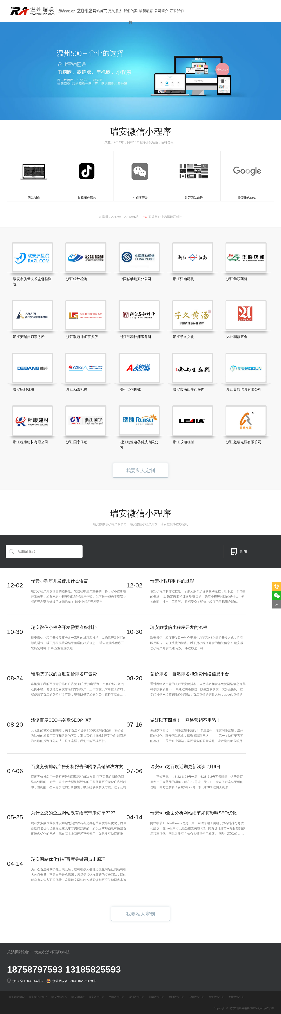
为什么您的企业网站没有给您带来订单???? (73, 812)
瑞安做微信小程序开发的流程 (178, 627)
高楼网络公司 (216, 996)
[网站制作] (33, 171)
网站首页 (100, 11)
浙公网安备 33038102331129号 (73, 981)
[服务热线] (276, 586)
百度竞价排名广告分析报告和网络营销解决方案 (77, 766)
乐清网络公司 (196, 996)
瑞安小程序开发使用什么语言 (59, 580)
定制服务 (115, 11)
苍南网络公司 (156, 996)
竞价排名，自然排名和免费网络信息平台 (189, 673)
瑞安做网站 (78, 996)
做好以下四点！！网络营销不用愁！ (185, 720)
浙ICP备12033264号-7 (29, 981)
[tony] (193, 171)
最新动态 (146, 11)
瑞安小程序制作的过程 (172, 580)
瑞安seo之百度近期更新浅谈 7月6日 (185, 766)
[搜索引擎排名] (247, 171)
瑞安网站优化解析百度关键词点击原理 (68, 859)
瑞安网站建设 (17, 996)
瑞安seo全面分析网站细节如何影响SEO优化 (193, 812)
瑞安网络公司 (96, 996)
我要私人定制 (140, 470)
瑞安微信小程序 (38, 996)
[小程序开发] (140, 171)
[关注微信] (276, 595)
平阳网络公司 (116, 996)
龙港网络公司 (236, 996)
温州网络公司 (136, 996)
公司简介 (161, 11)
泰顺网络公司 (176, 996)
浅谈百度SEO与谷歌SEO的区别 (62, 720)
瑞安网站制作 (59, 996)
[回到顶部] (276, 604)
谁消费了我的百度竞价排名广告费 (64, 673)
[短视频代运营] (86, 171)
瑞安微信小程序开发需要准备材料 (64, 627)
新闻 (243, 551)
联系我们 (177, 11)
